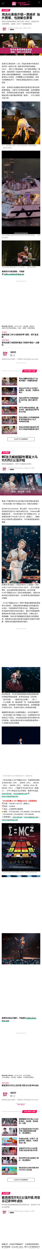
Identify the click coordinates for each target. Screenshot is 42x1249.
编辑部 (12, 29)
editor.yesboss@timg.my (14, 274)
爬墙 (24, 328)
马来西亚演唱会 (29, 1077)
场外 (20, 328)
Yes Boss (21, 1104)
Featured (18, 326)
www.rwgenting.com (10, 796)
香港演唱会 (31, 328)
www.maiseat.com (20, 793)
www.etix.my (7, 793)
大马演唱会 (6, 1077)
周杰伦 (32, 326)
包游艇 (26, 326)
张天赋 (14, 1077)
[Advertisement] (21, 298)
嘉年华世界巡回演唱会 (10, 328)
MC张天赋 (27, 1075)
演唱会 (20, 1077)
